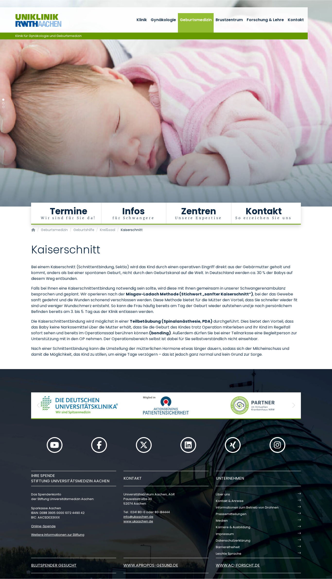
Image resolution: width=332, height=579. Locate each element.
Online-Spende (43, 526)
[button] (38, 405)
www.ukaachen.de (138, 521)
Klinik (142, 20)
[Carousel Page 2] (3, 103)
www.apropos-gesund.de (150, 565)
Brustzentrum (229, 20)
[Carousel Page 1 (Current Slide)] (3, 100)
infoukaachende (138, 517)
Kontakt (296, 20)
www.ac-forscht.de (238, 565)
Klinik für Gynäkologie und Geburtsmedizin (48, 36)
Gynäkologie (163, 20)
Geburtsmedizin (196, 20)
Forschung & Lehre (265, 20)
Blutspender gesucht (54, 565)
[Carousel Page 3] (3, 107)
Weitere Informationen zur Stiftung (57, 535)
